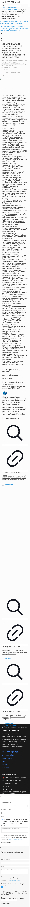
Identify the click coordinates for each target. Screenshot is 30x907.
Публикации (7, 768)
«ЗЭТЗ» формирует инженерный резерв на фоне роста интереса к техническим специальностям (14, 478)
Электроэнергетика (9, 9)
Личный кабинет (8, 755)
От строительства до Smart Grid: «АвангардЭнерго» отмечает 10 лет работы (14, 717)
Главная (4, 8)
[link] (22, 6)
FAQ (3, 761)
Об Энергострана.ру (10, 752)
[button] (14, 887)
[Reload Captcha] (2, 887)
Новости (12, 8)
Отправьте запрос (9, 725)
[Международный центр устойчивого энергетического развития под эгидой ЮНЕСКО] (4, 395)
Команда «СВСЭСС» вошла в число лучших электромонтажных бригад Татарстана (14, 652)
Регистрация (7, 758)
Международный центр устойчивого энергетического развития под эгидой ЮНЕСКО (14, 62)
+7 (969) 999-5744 (12, 784)
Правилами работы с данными (15, 839)
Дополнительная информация (12, 884)
